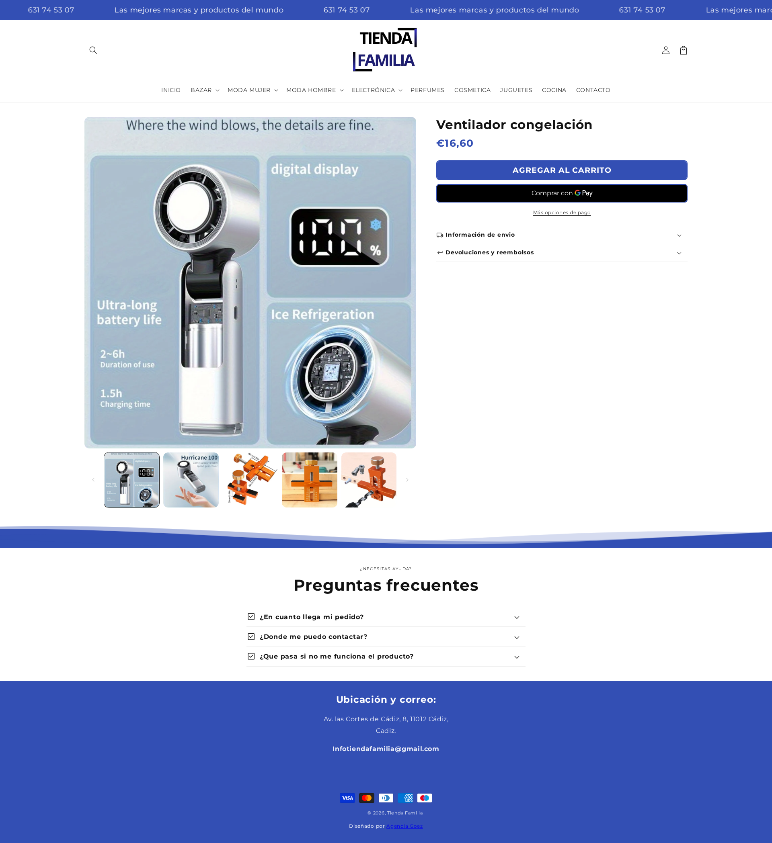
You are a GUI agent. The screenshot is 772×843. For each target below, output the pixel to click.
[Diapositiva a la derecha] (407, 480)
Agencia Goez (404, 826)
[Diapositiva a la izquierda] (93, 480)
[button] (93, 50)
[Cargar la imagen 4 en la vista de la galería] (309, 479)
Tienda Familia (405, 813)
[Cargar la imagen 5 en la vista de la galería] (368, 479)
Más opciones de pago (562, 212)
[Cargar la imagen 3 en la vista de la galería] (250, 479)
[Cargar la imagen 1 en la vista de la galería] (131, 479)
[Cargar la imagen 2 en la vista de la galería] (190, 479)
